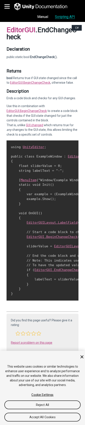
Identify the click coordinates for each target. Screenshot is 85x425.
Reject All (42, 405)
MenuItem (28, 180)
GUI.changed (34, 125)
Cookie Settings (42, 395)
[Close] (82, 357)
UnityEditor (33, 147)
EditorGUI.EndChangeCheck (58, 270)
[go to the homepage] (43, 6)
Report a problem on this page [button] (31, 342)
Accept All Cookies (42, 417)
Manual (42, 17)
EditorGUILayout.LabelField (52, 223)
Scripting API (65, 17)
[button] (17, 333)
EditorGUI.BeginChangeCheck (30, 82)
